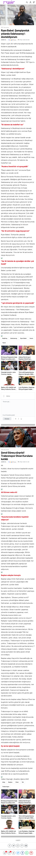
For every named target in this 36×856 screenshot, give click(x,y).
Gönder (7, 419)
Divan (17, 782)
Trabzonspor (5, 786)
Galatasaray (13, 338)
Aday (3, 782)
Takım (4, 343)
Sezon (31, 338)
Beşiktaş (4, 338)
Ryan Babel (23, 338)
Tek (23, 782)
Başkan (10, 782)
